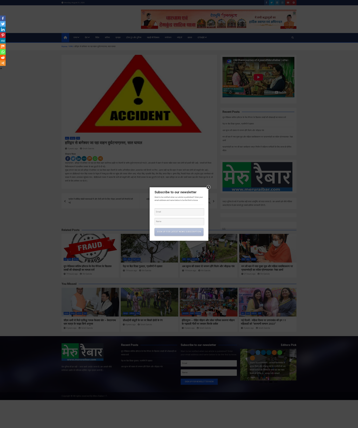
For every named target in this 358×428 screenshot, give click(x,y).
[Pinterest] (3, 35)
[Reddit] (3, 57)
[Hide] (1, 68)
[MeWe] (3, 40)
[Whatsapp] (3, 52)
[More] (3, 63)
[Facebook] (3, 18)
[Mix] (3, 46)
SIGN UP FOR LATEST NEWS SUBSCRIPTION (179, 232)
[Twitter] (3, 24)
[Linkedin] (3, 29)
